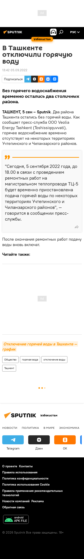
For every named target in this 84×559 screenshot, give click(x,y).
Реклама (37, 501)
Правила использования (19, 472)
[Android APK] (16, 520)
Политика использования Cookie (26, 484)
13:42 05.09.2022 (14, 70)
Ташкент (9, 368)
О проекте (9, 466)
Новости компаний (16, 501)
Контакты (26, 466)
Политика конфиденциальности (25, 478)
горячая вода (30, 359)
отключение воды (54, 359)
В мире (49, 428)
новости (9, 428)
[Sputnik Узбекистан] (13, 34)
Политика (30, 428)
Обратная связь (13, 507)
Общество (10, 359)
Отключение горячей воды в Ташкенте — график (40, 346)
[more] (76, 226)
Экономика (69, 428)
